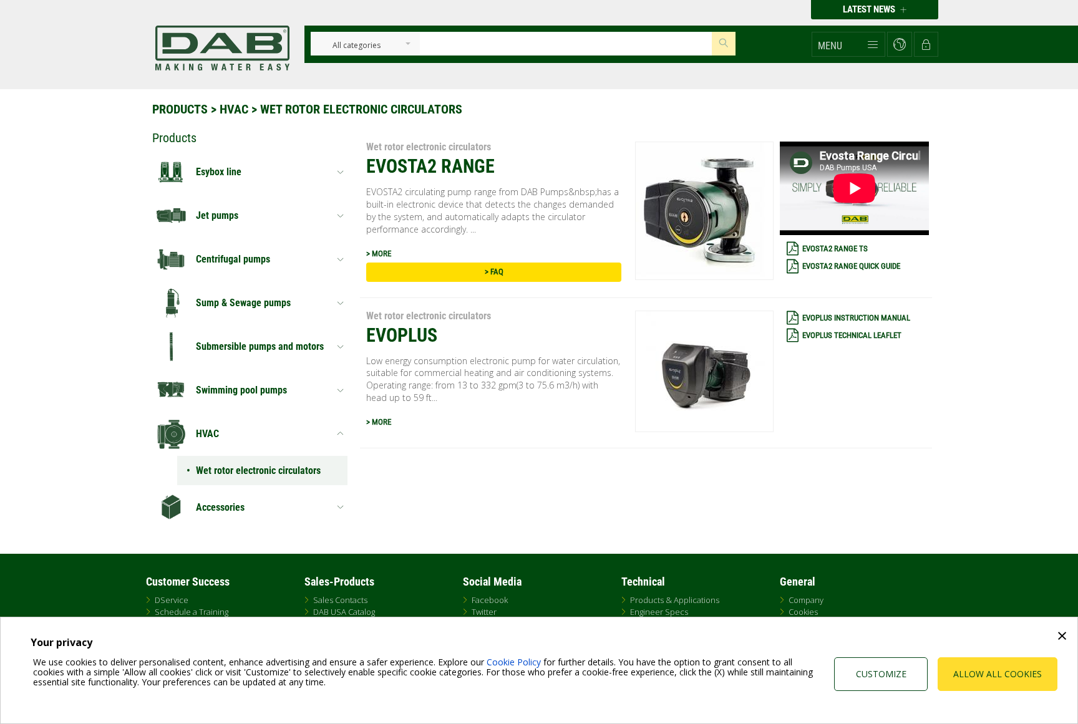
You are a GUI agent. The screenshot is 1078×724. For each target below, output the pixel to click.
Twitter (484, 611)
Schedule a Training (191, 611)
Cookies (803, 611)
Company (806, 600)
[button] (848, 44)
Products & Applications (674, 600)
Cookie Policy (514, 662)
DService (171, 600)
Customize (881, 674)
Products (180, 109)
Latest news (870, 9)
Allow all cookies (997, 674)
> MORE (378, 253)
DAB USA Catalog (344, 611)
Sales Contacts (340, 600)
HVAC (234, 109)
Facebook (490, 600)
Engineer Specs (659, 611)
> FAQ (494, 271)
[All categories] (356, 46)
